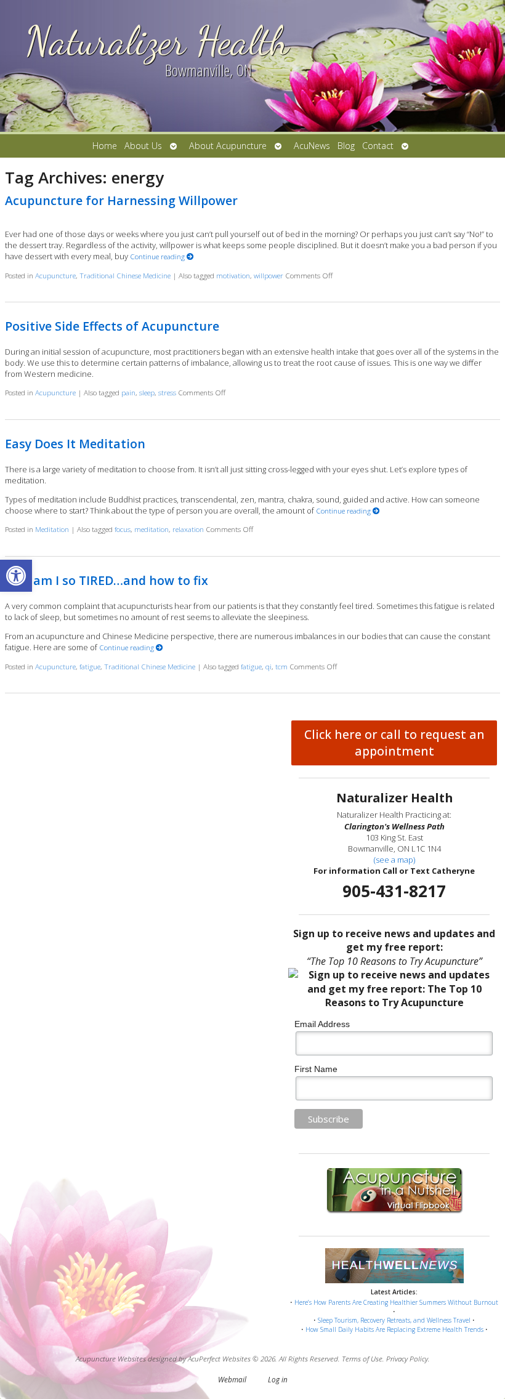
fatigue (89, 666)
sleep (147, 392)
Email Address (322, 1024)
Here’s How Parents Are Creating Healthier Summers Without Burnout (396, 1302)
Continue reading (158, 256)
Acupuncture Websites (111, 1358)
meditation (151, 529)
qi (268, 666)
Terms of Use (362, 1358)
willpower (268, 275)
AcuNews (312, 145)
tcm (281, 666)
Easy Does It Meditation (75, 443)
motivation (233, 275)
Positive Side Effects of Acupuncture (112, 326)
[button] (16, 576)
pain (128, 392)
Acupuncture (55, 275)
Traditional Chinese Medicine (125, 275)
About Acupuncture (228, 145)
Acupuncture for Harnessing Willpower (121, 200)
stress (167, 392)
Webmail (232, 1379)
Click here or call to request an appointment (394, 742)
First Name (315, 1069)
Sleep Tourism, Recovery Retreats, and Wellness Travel (394, 1320)
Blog (346, 145)
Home (104, 145)
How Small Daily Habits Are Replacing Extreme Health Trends (394, 1329)
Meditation (52, 529)
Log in (278, 1379)
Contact (378, 145)
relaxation (188, 529)
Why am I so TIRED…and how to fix (106, 580)
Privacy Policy (407, 1358)
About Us (143, 145)
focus (123, 529)
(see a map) (394, 859)
